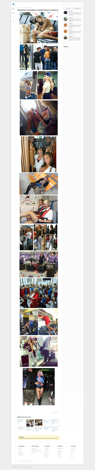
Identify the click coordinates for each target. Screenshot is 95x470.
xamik (26, 7)
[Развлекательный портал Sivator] (13, 4)
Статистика (20, 455)
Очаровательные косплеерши (46, 428)
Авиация (46, 449)
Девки (30, 7)
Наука (59, 455)
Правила (20, 451)
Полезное (73, 448)
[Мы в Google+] (27, 467)
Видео (46, 452)
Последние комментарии (36, 451)
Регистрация (34, 452)
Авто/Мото (47, 448)
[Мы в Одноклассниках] (29, 467)
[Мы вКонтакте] (20, 467)
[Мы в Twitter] (22, 467)
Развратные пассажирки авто (21, 428)
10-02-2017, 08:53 (21, 7)
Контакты (20, 449)
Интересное (60, 451)
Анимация (47, 451)
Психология (73, 449)
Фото (72, 454)
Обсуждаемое (77, 8)
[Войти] (13, 9)
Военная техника (48, 454)
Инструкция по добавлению (21, 453)
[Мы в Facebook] (25, 467)
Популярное (68, 8)
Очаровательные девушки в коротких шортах (29, 428)
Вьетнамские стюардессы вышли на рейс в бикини (55, 429)
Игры (59, 449)
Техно (72, 452)
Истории (59, 452)
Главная (20, 448)
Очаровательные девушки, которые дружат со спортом (38, 429)
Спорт (72, 451)
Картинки (59, 454)
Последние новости (35, 449)
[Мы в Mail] (31, 467)
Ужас (72, 455)
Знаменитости (60, 448)
